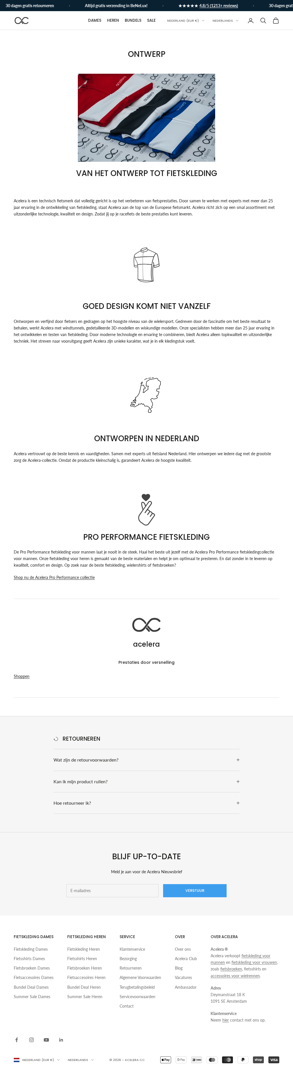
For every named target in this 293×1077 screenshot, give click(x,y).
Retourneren (131, 968)
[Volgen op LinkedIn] (61, 1040)
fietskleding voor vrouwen (254, 962)
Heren (113, 20)
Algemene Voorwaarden (140, 977)
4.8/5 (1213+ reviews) (212, 5)
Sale (151, 20)
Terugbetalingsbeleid (137, 987)
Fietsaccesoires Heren (86, 977)
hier (225, 1020)
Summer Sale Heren (84, 996)
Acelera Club (186, 958)
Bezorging (128, 958)
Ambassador (186, 987)
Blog (179, 968)
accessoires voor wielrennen (235, 975)
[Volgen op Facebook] (16, 1040)
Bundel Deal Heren (84, 987)
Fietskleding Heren (83, 949)
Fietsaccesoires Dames (34, 977)
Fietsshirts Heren (82, 958)
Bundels (133, 20)
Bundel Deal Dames (31, 987)
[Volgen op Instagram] (31, 1040)
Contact (127, 1006)
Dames (94, 20)
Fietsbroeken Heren (84, 968)
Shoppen (21, 676)
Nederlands (223, 20)
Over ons (183, 949)
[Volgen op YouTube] (46, 1040)
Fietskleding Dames (31, 949)
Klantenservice (132, 949)
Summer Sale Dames (32, 996)
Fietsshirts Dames (29, 958)
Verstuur (194, 890)
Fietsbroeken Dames (32, 968)
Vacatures (183, 977)
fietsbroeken (231, 968)
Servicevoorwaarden (137, 996)
